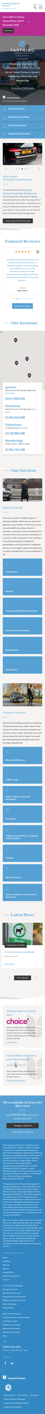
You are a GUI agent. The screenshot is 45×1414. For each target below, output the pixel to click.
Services (6, 1265)
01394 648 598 (15, 417)
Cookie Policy (22, 1395)
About (5, 1257)
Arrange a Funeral (22, 1126)
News (5, 1335)
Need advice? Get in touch (22, 88)
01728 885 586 (15, 433)
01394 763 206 (15, 449)
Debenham (13, 424)
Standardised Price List (12, 1293)
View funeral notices (15, 1081)
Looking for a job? (10, 1321)
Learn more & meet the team (18, 221)
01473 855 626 (15, 398)
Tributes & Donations (11, 1276)
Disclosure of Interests (12, 1332)
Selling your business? (12, 1324)
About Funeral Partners (12, 1313)
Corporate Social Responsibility (16, 1403)
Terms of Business (10, 1304)
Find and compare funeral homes (16, 1317)
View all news (22, 978)
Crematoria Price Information (14, 1296)
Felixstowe (13, 406)
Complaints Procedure (13, 1407)
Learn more (8, 30)
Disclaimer (34, 1395)
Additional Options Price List (14, 1300)
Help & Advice (8, 1307)
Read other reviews (22, 306)
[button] (13, 298)
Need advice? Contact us (22, 1132)
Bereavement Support (11, 1328)
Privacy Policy (9, 1395)
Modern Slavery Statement (14, 1399)
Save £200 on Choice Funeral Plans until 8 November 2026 (13, 20)
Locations (6, 1261)
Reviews (6, 1268)
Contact (6, 1279)
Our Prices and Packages (13, 1285)
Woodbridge (14, 440)
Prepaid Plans (8, 1272)
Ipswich (10, 387)
